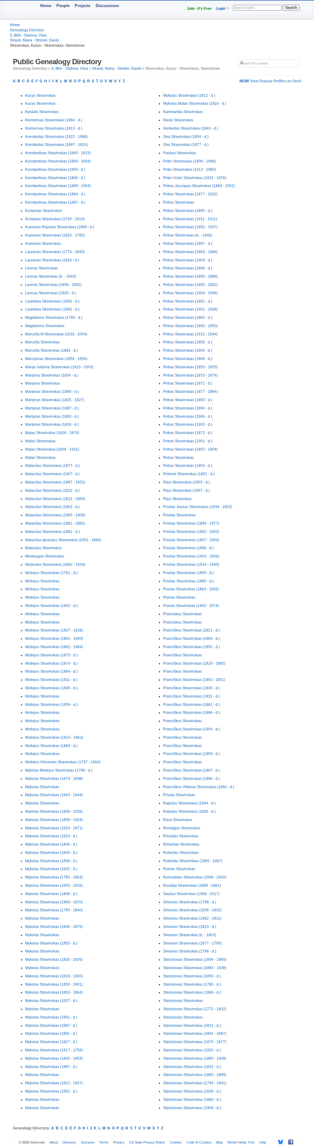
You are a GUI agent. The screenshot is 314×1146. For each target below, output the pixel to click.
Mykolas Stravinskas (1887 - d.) (51, 1025)
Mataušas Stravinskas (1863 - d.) (52, 507)
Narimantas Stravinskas (183, 112)
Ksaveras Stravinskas (43, 243)
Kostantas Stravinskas (43, 211)
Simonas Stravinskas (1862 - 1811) (192, 918)
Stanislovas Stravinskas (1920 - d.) (192, 1050)
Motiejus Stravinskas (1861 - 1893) (54, 638)
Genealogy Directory (27, 30)
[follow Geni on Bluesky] (279, 1142)
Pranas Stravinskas (179, 597)
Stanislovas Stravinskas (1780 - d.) (192, 984)
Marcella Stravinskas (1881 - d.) (51, 350)
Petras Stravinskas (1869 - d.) (187, 359)
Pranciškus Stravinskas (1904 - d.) (191, 729)
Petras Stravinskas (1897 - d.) (187, 243)
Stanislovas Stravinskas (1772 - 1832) (194, 1009)
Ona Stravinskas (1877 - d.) (186, 145)
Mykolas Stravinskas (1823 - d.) (51, 836)
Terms (104, 1142)
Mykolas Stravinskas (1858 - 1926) (54, 811)
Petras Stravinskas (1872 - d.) (187, 433)
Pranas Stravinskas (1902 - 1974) (191, 606)
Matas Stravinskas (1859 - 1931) (52, 449)
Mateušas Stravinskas (43, 548)
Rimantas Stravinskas (181, 844)
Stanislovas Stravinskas (183, 1001)
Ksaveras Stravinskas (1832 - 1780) (55, 235)
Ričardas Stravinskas (180, 836)
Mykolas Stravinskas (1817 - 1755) (54, 1050)
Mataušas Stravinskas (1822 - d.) (52, 490)
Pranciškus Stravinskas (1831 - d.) (191, 696)
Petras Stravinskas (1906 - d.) (187, 416)
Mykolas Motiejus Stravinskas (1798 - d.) (58, 770)
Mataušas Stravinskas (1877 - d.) (52, 465)
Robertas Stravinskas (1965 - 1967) (192, 861)
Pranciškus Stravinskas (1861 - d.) (191, 704)
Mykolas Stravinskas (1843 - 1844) (54, 795)
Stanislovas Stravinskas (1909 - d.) (192, 1108)
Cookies (176, 1142)
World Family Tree (241, 1142)
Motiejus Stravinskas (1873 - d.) (51, 655)
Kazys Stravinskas (40, 95)
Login (220, 8)
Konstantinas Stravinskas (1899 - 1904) (58, 186)
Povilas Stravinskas (179, 515)
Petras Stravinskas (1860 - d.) (187, 408)
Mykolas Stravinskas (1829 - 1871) (54, 828)
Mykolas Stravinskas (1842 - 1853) (54, 1058)
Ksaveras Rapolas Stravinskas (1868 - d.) (59, 227)
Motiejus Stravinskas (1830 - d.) (51, 688)
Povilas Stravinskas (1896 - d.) (188, 548)
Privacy (118, 1142)
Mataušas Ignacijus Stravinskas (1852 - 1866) (63, 540)
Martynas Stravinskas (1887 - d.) (52, 408)
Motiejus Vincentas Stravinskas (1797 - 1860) (63, 762)
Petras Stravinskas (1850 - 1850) (190, 326)
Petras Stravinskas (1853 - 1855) (190, 367)
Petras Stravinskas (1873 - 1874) (190, 375)
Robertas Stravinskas (181, 853)
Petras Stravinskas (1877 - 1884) (190, 391)
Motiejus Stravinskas (42, 581)
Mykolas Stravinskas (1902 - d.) (51, 869)
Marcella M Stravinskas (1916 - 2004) (56, 334)
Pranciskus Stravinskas (182, 614)
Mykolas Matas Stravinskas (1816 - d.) (194, 103)
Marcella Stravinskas (42, 342)
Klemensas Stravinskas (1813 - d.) (53, 128)
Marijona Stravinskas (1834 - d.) (51, 375)
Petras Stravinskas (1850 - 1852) (190, 285)
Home (45, 5)
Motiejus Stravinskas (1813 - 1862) (54, 737)
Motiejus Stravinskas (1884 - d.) (51, 671)
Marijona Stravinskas (42, 383)
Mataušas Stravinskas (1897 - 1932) (55, 482)
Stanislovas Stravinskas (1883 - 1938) (194, 968)
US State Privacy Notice (147, 1142)
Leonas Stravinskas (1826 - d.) (50, 293)
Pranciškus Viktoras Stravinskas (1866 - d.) (198, 787)
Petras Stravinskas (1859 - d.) (187, 342)
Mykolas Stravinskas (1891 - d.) (51, 1017)
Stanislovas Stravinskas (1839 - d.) (192, 1091)
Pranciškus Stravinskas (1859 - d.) (191, 754)
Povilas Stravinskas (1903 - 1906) (191, 556)
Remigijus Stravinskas (181, 828)
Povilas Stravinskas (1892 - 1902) (191, 532)
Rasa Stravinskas (177, 820)
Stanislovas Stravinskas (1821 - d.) (192, 1025)
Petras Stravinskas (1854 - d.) (187, 350)
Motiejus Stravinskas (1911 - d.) (51, 680)
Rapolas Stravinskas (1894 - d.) (189, 803)
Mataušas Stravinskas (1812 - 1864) (55, 499)
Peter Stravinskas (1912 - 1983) (189, 169)
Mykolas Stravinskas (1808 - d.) (51, 894)
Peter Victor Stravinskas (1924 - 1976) (194, 178)
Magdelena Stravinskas (44, 326)
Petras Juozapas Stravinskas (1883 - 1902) (199, 186)
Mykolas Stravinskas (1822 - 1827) (54, 1083)
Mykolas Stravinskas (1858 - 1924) (54, 820)
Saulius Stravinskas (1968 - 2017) (191, 894)
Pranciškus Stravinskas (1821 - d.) (191, 630)
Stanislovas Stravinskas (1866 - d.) (192, 992)
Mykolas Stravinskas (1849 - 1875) (54, 927)
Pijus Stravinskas (177, 499)
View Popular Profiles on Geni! (270, 81)
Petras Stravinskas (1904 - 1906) (190, 293)
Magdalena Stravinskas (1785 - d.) (53, 317)
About (53, 1142)
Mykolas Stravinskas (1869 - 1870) (54, 902)
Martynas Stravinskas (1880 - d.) (52, 391)
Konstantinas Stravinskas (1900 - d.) (55, 169)
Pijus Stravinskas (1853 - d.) (186, 482)
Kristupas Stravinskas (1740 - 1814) (55, 219)
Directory (69, 1142)
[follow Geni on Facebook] (289, 1142)
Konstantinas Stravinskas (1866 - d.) (55, 178)
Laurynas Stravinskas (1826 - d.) (52, 260)
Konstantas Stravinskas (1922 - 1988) (56, 137)
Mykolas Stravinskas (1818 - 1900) (54, 976)
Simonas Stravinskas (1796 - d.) (189, 951)
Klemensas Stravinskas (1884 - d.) (53, 120)
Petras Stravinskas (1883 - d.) (187, 400)
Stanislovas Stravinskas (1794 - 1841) (194, 1083)
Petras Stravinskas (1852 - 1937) (190, 227)
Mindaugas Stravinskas (44, 556)
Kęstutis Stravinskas (42, 112)
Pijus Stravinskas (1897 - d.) (186, 490)
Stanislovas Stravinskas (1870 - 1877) (194, 1042)
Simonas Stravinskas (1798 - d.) (189, 902)
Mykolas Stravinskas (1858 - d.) (51, 861)
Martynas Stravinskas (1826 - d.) (52, 424)
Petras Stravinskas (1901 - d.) (187, 441)
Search (291, 8)
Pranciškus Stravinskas (182, 655)
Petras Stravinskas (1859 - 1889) (190, 276)
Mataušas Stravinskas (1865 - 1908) (55, 515)
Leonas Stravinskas (41, 268)
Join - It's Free (199, 8)
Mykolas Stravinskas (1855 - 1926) (54, 885)
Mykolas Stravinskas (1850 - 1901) (54, 984)
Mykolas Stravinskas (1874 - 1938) (54, 778)
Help (262, 1142)
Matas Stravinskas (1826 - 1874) (52, 433)
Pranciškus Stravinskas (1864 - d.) (191, 638)
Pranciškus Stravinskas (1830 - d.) (191, 688)
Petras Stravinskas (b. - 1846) (187, 235)
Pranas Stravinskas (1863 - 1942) (191, 589)
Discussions (107, 5)
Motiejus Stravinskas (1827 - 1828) (54, 630)
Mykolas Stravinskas (42, 787)
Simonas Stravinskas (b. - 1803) (189, 935)
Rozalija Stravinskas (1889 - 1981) (192, 885)
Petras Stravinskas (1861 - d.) (187, 301)
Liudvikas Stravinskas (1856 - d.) (52, 301)
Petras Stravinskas (178, 202)
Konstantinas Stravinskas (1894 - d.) (55, 194)
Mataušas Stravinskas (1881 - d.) (52, 532)
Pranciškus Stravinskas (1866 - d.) (191, 712)
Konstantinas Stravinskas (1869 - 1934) (58, 161)
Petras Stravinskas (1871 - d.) (187, 383)
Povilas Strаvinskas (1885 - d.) (188, 581)
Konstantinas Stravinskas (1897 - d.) (55, 202)
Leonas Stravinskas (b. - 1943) (50, 276)
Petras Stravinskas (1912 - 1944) (190, 334)
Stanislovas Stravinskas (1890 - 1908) (194, 1058)
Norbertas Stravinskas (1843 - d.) (190, 128)
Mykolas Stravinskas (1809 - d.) (51, 853)
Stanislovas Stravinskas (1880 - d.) (192, 1099)
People (63, 5)
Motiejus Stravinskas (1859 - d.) (51, 704)
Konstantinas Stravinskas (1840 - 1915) (58, 153)
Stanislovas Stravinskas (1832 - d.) (192, 1067)
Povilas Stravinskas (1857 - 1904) (191, 540)
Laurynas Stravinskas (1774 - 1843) (55, 252)
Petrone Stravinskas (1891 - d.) (189, 474)
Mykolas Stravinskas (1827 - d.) (51, 1001)
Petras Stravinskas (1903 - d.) (187, 260)
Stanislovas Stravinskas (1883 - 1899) (194, 1075)
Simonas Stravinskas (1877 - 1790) (192, 943)
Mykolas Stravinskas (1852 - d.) (51, 1091)
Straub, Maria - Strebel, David (34, 40)
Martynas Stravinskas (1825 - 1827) (54, 400)
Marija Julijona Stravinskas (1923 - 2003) (59, 367)
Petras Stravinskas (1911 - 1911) (190, 219)
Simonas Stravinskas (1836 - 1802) (192, 910)
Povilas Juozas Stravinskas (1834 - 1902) (197, 507)
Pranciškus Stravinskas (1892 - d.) (191, 647)
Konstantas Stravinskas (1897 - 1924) (56, 145)
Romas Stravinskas (179, 869)
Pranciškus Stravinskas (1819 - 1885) (194, 663)
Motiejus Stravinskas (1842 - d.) (51, 606)
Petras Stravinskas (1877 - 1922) (190, 194)
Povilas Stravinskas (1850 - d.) (188, 573)
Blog (219, 1142)
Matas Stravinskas (40, 441)
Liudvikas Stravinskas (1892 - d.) (52, 309)
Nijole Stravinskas (178, 120)
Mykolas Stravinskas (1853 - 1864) (54, 992)
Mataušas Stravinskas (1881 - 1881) (55, 523)
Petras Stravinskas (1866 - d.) (187, 268)
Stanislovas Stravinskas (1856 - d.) (192, 976)
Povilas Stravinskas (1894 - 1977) (191, 523)
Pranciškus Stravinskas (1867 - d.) (191, 770)
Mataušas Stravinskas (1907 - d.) (52, 474)
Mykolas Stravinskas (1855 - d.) (51, 943)
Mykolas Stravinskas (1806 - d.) (51, 844)
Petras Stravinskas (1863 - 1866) (190, 252)
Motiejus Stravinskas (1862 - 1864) (54, 647)
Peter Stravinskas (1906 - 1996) (189, 161)
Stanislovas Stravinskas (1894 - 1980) (194, 959)
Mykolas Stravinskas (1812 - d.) (189, 95)
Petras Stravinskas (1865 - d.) (187, 317)
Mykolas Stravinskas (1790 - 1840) (54, 910)
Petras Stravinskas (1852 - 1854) (190, 449)
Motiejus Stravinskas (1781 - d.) (51, 573)
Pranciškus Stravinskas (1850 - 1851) (194, 680)
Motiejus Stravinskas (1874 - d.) (51, 663)
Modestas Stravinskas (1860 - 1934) (55, 564)
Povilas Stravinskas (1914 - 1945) (191, 564)
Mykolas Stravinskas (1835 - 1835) (54, 959)
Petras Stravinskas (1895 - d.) (187, 211)
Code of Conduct (199, 1142)
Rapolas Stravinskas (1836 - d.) (189, 811)
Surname (87, 1142)
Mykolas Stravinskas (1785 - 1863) (54, 877)
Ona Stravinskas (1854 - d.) (186, 137)
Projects (82, 5)
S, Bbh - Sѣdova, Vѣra (28, 35)
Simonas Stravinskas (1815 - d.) (189, 927)
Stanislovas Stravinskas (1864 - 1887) (194, 1033)
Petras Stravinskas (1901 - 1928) (190, 309)
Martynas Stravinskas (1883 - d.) (52, 416)
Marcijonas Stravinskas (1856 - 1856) (56, 359)
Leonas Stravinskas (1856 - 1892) (53, 285)
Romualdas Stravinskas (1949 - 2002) (194, 877)
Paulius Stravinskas (179, 153)
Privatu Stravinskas (179, 795)
